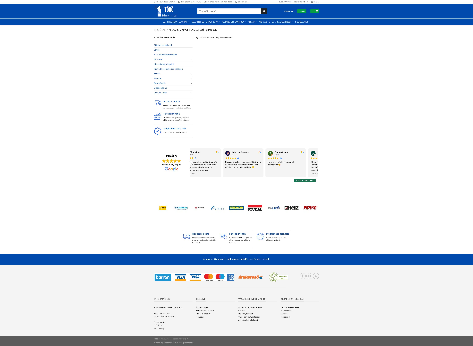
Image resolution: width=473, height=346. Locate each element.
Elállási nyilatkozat (245, 314)
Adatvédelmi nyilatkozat (248, 320)
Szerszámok (159, 83)
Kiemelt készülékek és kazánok (168, 69)
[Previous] (159, 208)
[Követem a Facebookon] (307, 2)
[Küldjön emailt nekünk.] (309, 276)
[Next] (313, 208)
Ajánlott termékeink (163, 45)
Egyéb (157, 49)
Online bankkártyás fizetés (249, 317)
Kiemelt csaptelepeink (164, 64)
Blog (281, 2)
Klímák (251, 21)
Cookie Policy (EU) (180, 339)
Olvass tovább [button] (285, 173)
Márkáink (288, 2)
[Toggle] (192, 59)
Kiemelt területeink (162, 339)
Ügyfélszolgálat (202, 307)
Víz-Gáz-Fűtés (160, 92)
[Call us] (316, 276)
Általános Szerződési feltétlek (250, 307)
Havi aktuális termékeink (165, 54)
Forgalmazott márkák (205, 310)
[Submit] (264, 11)
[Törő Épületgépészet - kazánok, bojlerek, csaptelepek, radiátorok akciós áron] (174, 11)
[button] (191, 163)
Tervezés (200, 317)
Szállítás (241, 310)
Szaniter (158, 78)
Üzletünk (288, 11)
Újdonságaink (160, 88)
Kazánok (158, 59)
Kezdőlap (160, 29)
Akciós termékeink (203, 314)
